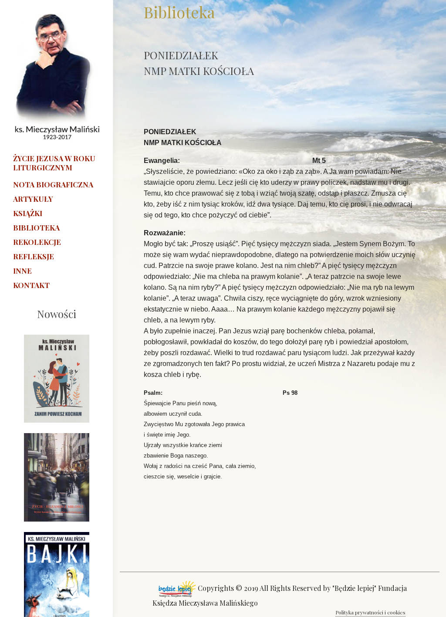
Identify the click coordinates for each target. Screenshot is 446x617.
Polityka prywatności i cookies (370, 612)
